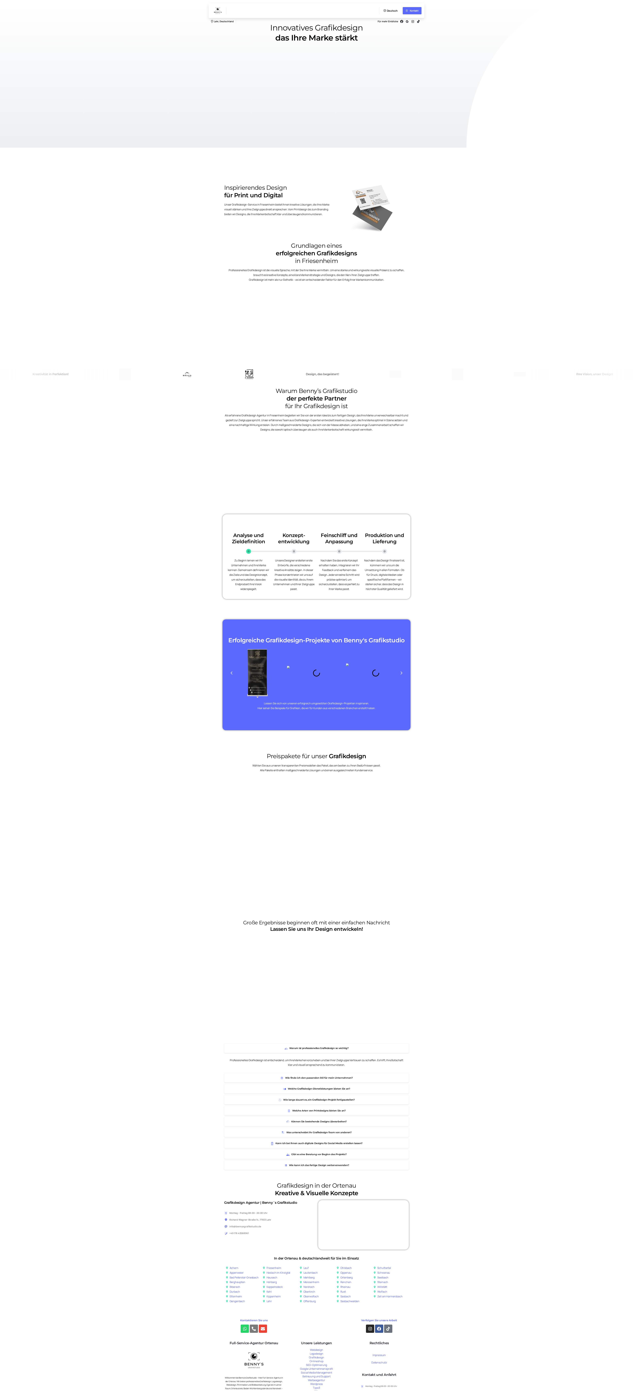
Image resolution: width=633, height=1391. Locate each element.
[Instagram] (370, 1329)
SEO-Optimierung (316, 1365)
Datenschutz (379, 1362)
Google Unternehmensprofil (316, 1369)
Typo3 (316, 1388)
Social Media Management (316, 1372)
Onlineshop (316, 1361)
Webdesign (316, 1350)
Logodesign (316, 1353)
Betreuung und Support (316, 1376)
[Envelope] (263, 1329)
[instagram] (413, 21)
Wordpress (316, 1384)
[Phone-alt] (254, 1329)
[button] (231, 673)
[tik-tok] (418, 21)
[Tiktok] (388, 1329)
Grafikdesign (316, 1357)
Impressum (379, 1355)
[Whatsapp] (245, 1329)
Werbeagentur (316, 1380)
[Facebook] (402, 21)
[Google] (407, 21)
